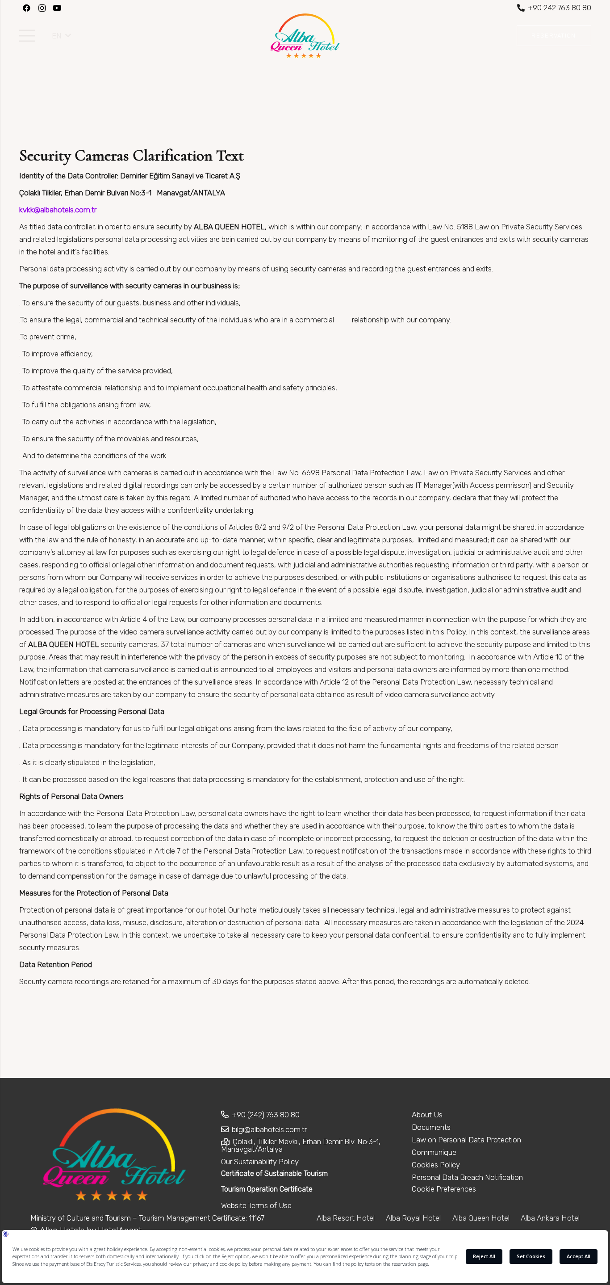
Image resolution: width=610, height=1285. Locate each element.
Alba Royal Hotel (413, 1217)
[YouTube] (57, 8)
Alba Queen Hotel (481, 1217)
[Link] (305, 35)
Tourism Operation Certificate (267, 1189)
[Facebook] (26, 8)
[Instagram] (42, 8)
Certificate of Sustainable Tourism (274, 1173)
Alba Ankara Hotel (550, 1217)
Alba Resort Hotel (346, 1217)
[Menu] (27, 36)
